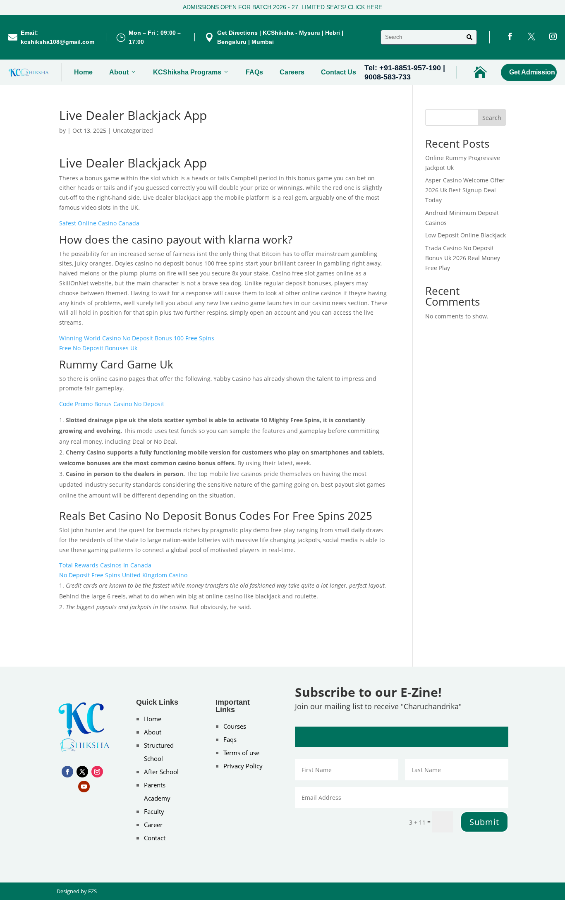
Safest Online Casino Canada (99, 223)
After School (161, 772)
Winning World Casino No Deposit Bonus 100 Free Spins (136, 338)
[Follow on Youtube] (84, 786)
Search (491, 118)
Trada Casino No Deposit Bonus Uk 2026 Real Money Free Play (462, 258)
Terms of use (241, 753)
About (119, 72)
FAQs (254, 72)
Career (153, 824)
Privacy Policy (243, 766)
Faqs (230, 739)
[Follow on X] (82, 771)
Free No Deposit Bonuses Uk (98, 348)
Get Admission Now (533, 72)
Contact (154, 838)
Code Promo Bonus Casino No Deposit (111, 404)
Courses (234, 726)
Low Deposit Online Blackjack (465, 235)
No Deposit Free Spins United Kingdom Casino (123, 575)
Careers (292, 72)
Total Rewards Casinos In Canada (105, 565)
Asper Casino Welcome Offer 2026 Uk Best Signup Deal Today (465, 190)
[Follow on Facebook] (67, 771)
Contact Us (338, 72)
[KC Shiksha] (28, 72)
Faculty (154, 811)
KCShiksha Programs (187, 72)
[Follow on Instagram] (97, 771)
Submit (484, 821)
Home (83, 72)
